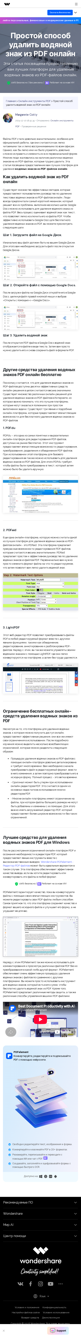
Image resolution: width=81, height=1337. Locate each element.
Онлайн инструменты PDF (34, 101)
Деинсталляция (51, 1317)
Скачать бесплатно (60, 12)
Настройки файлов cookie (26, 1312)
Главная (11, 101)
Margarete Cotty (26, 114)
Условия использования (56, 1312)
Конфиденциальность (54, 1307)
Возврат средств (30, 1317)
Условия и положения (27, 1307)
